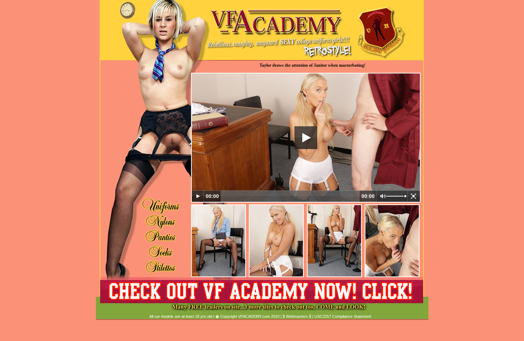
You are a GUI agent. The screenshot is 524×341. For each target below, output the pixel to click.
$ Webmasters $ (297, 316)
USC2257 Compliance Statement (342, 316)
